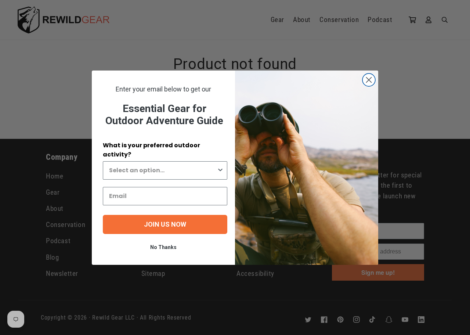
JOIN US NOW (165, 224)
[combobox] (163, 170)
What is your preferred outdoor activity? (151, 150)
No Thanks (163, 247)
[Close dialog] (368, 79)
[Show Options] (220, 170)
